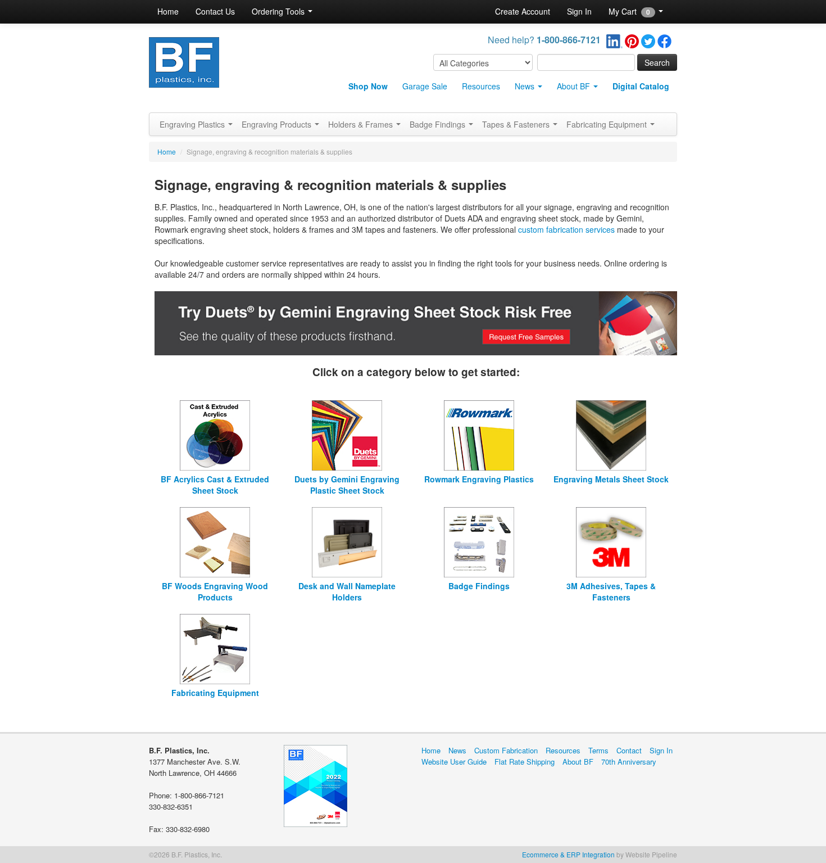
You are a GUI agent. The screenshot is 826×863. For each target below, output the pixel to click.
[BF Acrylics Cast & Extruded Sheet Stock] (215, 434)
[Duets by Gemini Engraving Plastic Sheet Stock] (347, 434)
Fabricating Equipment (607, 124)
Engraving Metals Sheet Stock (611, 479)
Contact (629, 750)
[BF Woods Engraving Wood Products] (215, 540)
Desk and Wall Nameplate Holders (347, 591)
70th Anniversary (628, 761)
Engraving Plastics (193, 124)
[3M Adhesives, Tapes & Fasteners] (611, 540)
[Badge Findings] (479, 540)
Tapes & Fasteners (517, 124)
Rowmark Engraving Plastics (479, 479)
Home (168, 11)
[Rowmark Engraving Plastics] (479, 434)
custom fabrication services (566, 229)
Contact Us (215, 11)
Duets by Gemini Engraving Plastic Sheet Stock (347, 484)
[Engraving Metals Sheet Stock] (611, 434)
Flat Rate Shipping (524, 761)
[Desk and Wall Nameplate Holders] (347, 540)
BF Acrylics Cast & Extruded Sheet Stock (215, 484)
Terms (598, 750)
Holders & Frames (361, 124)
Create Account (522, 11)
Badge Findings (439, 124)
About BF (574, 86)
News (526, 86)
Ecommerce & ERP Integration (568, 854)
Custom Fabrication (506, 750)
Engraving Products (278, 124)
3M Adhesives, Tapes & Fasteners (611, 591)
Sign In (579, 11)
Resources (481, 86)
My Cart (629, 11)
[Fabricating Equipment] (215, 647)
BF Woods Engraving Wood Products (215, 591)
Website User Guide (454, 761)
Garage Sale (424, 86)
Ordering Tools (279, 11)
